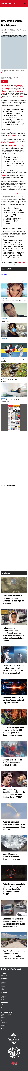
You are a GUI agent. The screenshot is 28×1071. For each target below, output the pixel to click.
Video (2, 985)
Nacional (3, 986)
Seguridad (3, 988)
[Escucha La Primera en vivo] (14, 1039)
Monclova (3, 1004)
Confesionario (4, 994)
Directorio (3, 1017)
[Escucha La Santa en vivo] (14, 1052)
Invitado (2, 999)
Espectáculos (3, 982)
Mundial (2, 989)
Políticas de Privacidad (5, 1015)
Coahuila (3, 1008)
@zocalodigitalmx (5, 274)
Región (2, 1007)
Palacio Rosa (3, 996)
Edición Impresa (4, 1025)
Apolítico (3, 997)
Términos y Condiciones (6, 1014)
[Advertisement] (14, 447)
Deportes (3, 983)
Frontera (2, 1006)
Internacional (3, 980)
